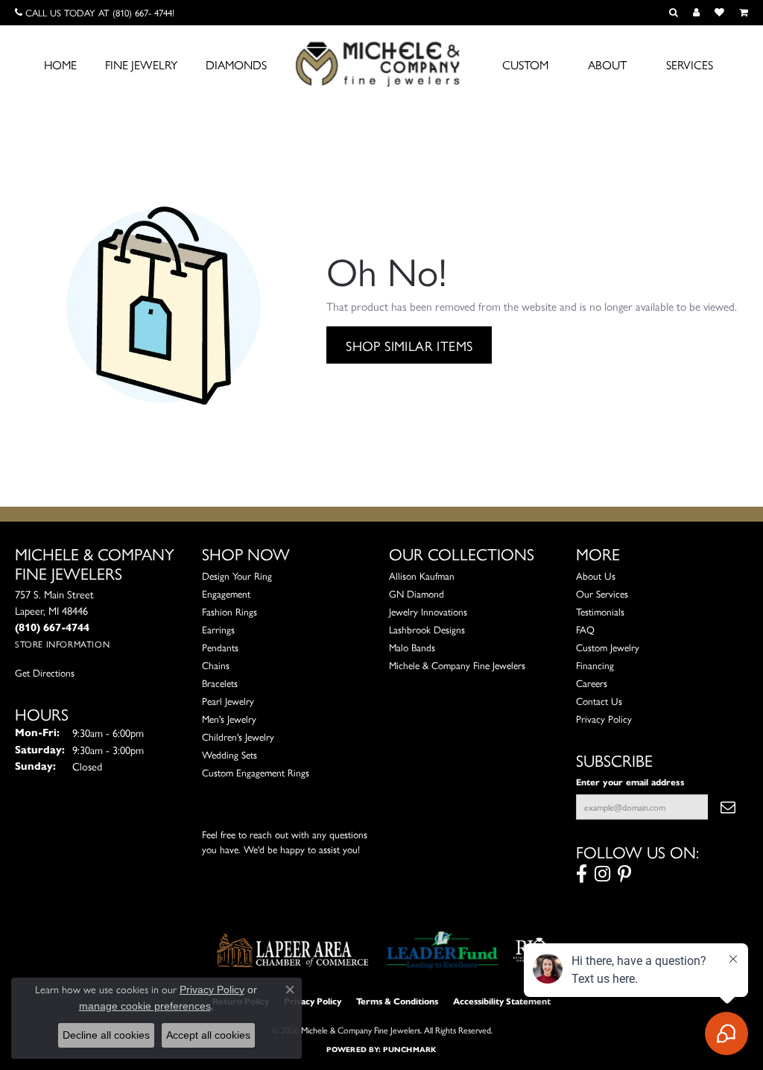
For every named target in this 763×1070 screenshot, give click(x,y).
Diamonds (236, 64)
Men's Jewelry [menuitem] (229, 719)
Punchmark (409, 1049)
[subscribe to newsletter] (728, 807)
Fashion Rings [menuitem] (229, 611)
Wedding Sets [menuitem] (229, 754)
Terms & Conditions (397, 1001)
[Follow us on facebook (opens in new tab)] (581, 874)
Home (60, 64)
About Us (595, 576)
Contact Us (599, 701)
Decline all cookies (106, 1035)
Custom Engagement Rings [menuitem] (255, 772)
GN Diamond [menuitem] (416, 593)
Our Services (602, 593)
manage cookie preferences (145, 1006)
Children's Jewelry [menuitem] (238, 736)
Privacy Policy (604, 719)
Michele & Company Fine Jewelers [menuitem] (457, 665)
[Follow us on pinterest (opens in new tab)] (624, 874)
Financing (595, 665)
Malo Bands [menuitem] (412, 647)
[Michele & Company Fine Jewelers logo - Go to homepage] (381, 63)
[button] (673, 12)
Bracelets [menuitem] (220, 683)
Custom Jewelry (607, 647)
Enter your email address (630, 782)
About (607, 64)
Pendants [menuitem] (220, 647)
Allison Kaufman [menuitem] (422, 576)
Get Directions (45, 672)
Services (689, 64)
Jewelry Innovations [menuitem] (428, 611)
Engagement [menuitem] (226, 593)
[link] (94, 12)
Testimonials (600, 611)
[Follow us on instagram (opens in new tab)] (602, 874)
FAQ (585, 629)
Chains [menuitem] (215, 665)
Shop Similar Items (409, 345)
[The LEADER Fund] (442, 950)
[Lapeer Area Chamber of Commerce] (293, 950)
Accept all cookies (208, 1035)
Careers (591, 683)
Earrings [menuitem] (218, 629)
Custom (525, 64)
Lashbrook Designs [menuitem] (427, 629)
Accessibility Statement (502, 1001)
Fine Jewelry (141, 64)
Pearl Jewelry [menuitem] (228, 701)
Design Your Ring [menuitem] (237, 576)
